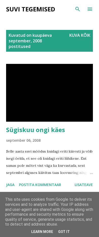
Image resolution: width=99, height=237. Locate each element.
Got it (64, 232)
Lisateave (84, 184)
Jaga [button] (10, 184)
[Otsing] (78, 9)
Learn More (42, 232)
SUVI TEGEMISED (30, 9)
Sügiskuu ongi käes (35, 129)
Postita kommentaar (40, 184)
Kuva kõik (79, 35)
